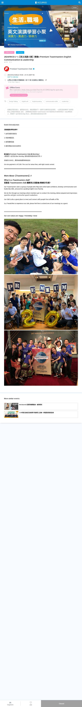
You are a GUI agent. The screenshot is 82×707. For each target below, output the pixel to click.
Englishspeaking (37, 101)
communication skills (52, 101)
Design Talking (13, 101)
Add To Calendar (13, 77)
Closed (61, 704)
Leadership (65, 101)
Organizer (10, 705)
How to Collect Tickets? (18, 95)
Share (75, 7)
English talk (25, 101)
